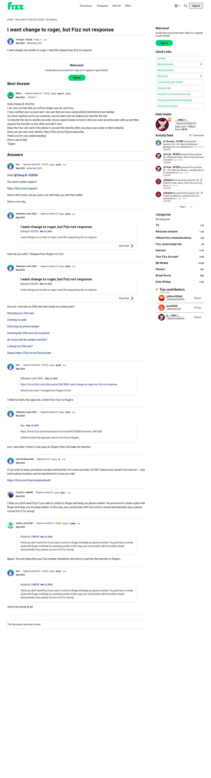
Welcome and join (180, 231)
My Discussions (166, 70)
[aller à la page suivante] (191, 207)
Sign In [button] (77, 77)
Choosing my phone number (23, 326)
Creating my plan (16, 319)
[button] (10, 41)
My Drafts (180, 76)
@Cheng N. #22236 (26, 175)
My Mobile (180, 263)
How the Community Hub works (174, 94)
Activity (162, 58)
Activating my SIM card (20, 313)
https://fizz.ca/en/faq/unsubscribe (64, 131)
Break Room (180, 275)
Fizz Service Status (168, 106)
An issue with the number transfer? (27, 339)
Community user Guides (170, 82)
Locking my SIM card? (20, 346)
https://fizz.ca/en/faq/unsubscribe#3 (29, 480)
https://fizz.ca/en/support (22, 188)
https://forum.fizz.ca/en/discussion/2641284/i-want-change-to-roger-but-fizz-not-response (68, 384)
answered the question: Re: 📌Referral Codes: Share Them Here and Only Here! (183, 157)
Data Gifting (180, 281)
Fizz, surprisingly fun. (180, 244)
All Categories (163, 219)
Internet (180, 250)
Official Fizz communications (180, 237)
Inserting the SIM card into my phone (28, 333)
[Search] (186, 6)
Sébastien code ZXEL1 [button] (27, 214)
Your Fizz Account (180, 256)
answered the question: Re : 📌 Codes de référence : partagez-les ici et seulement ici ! (180, 144)
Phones (180, 269)
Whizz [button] (19, 93)
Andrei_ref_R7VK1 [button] (24, 523)
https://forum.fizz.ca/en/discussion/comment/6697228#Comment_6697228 (61, 431)
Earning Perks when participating (175, 100)
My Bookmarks (180, 64)
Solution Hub (164, 88)
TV (180, 225)
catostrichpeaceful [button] (25, 459)
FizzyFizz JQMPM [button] (24, 492)
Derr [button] (18, 164)
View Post (124, 246)
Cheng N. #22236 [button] (24, 40)
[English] (15, 6)
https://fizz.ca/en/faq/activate (33, 352)
